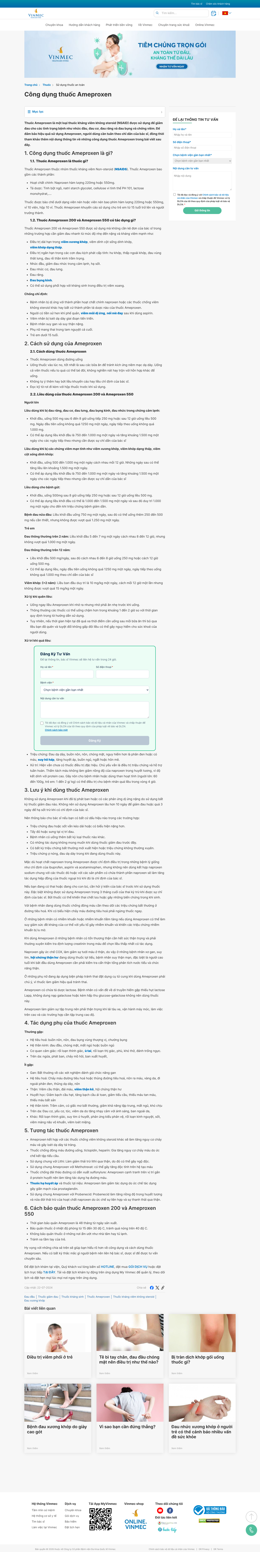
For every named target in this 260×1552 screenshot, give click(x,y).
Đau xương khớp (34, 1300)
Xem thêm (32, 1373)
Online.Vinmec (205, 25)
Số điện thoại (104, 667)
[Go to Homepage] (36, 13)
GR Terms (218, 1549)
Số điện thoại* (182, 142)
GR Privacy (204, 1549)
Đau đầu (29, 1296)
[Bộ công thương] (209, 1510)
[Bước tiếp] (167, 1530)
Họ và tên (46, 667)
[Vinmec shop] (136, 1519)
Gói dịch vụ (72, 1516)
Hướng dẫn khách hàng (84, 25)
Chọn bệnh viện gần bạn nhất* (192, 155)
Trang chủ (30, 85)
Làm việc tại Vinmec (44, 1527)
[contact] (251, 1530)
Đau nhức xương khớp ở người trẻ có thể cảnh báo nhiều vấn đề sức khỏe (202, 1431)
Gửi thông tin (202, 210)
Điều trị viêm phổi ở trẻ (50, 1357)
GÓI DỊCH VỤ (138, 1267)
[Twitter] (157, 1288)
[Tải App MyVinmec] (100, 1519)
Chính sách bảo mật (56, 730)
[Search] (157, 13)
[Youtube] (160, 1510)
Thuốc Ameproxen (98, 1296)
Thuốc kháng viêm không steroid (133, 1296)
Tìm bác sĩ (196, 3)
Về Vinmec (145, 25)
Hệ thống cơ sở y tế (44, 1516)
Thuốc (47, 85)
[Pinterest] (162, 1288)
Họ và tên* (179, 129)
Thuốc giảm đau (48, 1296)
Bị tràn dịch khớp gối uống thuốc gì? (197, 1360)
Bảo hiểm (71, 1521)
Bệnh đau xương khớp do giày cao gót (57, 1429)
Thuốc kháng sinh (72, 1296)
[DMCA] (209, 1521)
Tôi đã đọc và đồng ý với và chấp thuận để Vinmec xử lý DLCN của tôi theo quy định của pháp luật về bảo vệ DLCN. (203, 199)
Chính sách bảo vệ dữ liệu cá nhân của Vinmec (172, 1549)
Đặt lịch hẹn (72, 1527)
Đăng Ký (95, 740)
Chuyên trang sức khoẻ (173, 25)
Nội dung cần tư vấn (52, 698)
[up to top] (251, 1517)
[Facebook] (152, 1288)
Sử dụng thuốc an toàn (70, 85)
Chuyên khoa (54, 25)
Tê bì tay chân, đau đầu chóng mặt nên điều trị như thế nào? (129, 1360)
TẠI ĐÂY (49, 1272)
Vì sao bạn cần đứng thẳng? (127, 1426)
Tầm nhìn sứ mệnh (43, 1510)
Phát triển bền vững (119, 25)
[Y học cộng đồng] (167, 1523)
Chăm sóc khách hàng (218, 3)
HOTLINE (107, 1267)
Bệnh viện (47, 682)
